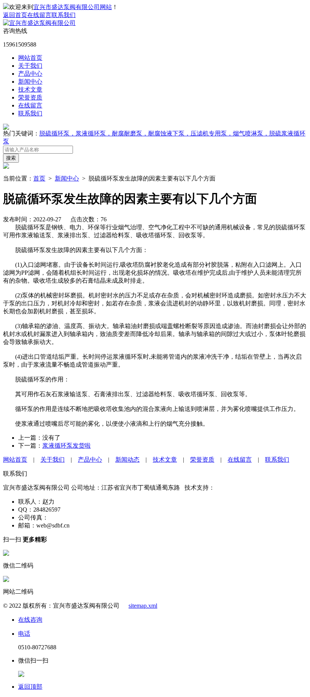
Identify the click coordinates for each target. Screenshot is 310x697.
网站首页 (30, 57)
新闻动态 (127, 459)
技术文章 (30, 89)
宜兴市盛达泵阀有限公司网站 (72, 7)
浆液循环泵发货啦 (66, 445)
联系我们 (63, 15)
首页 (39, 178)
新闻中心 (30, 81)
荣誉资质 (30, 97)
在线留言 (39, 15)
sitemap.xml (143, 605)
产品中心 (30, 73)
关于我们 (30, 65)
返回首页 (15, 15)
